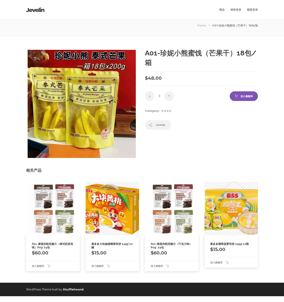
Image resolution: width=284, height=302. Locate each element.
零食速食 (166, 110)
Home (201, 25)
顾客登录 (252, 9)
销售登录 (235, 9)
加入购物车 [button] (38, 265)
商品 (222, 9)
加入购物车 (247, 96)
